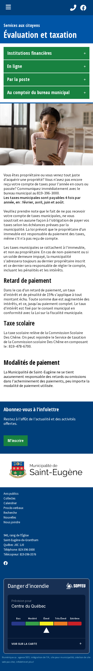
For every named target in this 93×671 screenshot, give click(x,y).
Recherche (10, 512)
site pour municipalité (62, 657)
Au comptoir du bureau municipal (38, 92)
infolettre (21, 661)
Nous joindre (12, 522)
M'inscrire (16, 440)
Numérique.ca (9, 657)
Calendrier (10, 503)
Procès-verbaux (13, 508)
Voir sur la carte (24, 643)
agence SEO (24, 657)
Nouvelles (10, 517)
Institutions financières (29, 53)
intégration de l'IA (40, 657)
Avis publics (11, 493)
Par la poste (18, 79)
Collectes (9, 498)
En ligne (14, 66)
